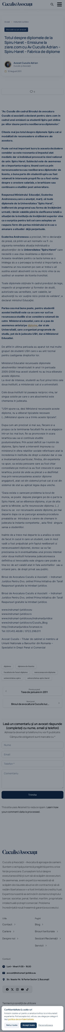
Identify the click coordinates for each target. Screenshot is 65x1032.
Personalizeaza (45, 1025)
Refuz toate (11, 1025)
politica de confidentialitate (21, 1019)
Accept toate (29, 1025)
